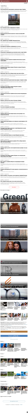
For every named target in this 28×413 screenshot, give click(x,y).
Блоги (2, 369)
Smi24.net (2, 301)
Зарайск (2, 26)
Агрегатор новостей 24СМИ (14, 339)
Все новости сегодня (5, 190)
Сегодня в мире (4, 383)
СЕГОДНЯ (21, 404)
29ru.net (1, 312)
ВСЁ (9, 404)
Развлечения (3, 381)
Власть (2, 341)
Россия (2, 353)
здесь (7, 329)
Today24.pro (2, 385)
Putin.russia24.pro (3, 342)
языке (25, 328)
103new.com (10, 325)
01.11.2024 (25, 3)
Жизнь (2, 356)
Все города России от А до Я (14, 401)
